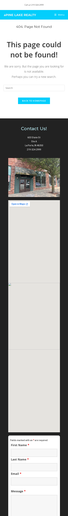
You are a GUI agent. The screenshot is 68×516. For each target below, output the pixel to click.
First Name (20, 445)
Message (18, 491)
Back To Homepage (34, 100)
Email (16, 474)
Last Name (20, 459)
